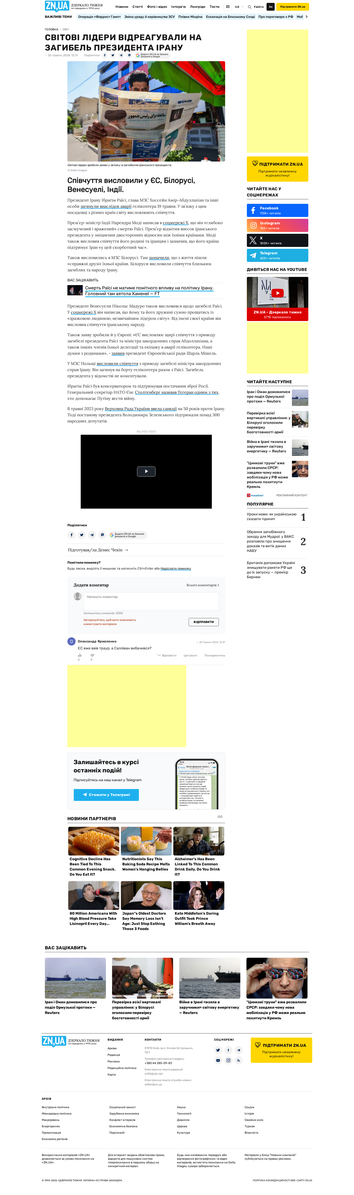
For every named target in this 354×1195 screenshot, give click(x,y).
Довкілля (183, 1120)
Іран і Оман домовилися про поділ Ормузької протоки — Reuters (268, 397)
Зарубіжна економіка (124, 1113)
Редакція (114, 1055)
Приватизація (51, 1132)
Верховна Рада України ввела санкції (141, 408)
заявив (118, 353)
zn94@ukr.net (154, 1074)
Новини (122, 7)
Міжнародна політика (56, 1113)
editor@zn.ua (153, 1084)
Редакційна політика (122, 1068)
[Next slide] (306, 16)
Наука (181, 1107)
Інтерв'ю (178, 7)
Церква (182, 1126)
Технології (184, 1113)
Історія (249, 1113)
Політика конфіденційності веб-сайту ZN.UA (282, 1180)
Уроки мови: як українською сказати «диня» (271, 516)
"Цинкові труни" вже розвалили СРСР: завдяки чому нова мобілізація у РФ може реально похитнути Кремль (267, 475)
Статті (138, 7)
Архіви (112, 1048)
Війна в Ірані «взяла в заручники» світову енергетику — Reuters (266, 446)
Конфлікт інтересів (122, 1120)
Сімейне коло (254, 1120)
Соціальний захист (122, 1107)
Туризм (250, 1126)
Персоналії (116, 1132)
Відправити (204, 622)
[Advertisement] (126, 706)
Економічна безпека (123, 1126)
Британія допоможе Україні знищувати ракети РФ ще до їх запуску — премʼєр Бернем (271, 570)
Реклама (114, 1061)
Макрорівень (50, 1120)
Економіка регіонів (55, 1139)
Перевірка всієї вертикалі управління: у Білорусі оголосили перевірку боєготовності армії (268, 422)
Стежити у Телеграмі (109, 794)
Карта (112, 1074)
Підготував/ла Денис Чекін (95, 549)
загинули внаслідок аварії (106, 206)
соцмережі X (175, 222)
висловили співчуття (117, 363)
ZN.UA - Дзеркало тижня (278, 312)
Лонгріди (197, 7)
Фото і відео (157, 7)
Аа (270, 6)
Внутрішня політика (55, 1107)
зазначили (159, 257)
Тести (215, 7)
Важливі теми (58, 16)
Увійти (259, 7)
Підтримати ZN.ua (292, 6)
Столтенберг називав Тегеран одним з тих (176, 392)
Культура (183, 1132)
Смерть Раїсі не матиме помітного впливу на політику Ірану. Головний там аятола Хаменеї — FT (149, 290)
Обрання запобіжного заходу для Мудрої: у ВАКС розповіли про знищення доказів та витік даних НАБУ (270, 541)
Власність (251, 1132)
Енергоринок (51, 1126)
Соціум (249, 1107)
